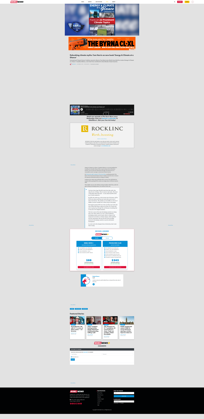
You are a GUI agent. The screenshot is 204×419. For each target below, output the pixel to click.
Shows (90, 1)
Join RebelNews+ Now (89, 267)
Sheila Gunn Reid (90, 334)
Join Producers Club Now (115, 267)
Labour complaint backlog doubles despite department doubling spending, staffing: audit (93, 329)
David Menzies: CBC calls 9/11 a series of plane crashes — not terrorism (77, 329)
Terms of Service (100, 395)
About (113, 1)
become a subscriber (109, 118)
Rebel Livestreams (106, 336)
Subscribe (99, 397)
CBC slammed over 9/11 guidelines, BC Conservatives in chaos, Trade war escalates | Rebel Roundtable (110, 330)
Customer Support (100, 399)
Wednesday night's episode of (96, 174)
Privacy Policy (99, 393)
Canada (72, 308)
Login (98, 405)
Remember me (75, 356)
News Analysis (78, 308)
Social (98, 403)
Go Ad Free (32, 225)
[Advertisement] (33, 208)
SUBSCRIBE (85, 352)
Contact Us (99, 401)
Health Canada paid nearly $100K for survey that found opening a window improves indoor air (126, 329)
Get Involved (99, 1)
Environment (85, 308)
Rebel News (74, 64)
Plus (107, 1)
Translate (122, 403)
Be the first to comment (95, 64)
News (82, 1)
